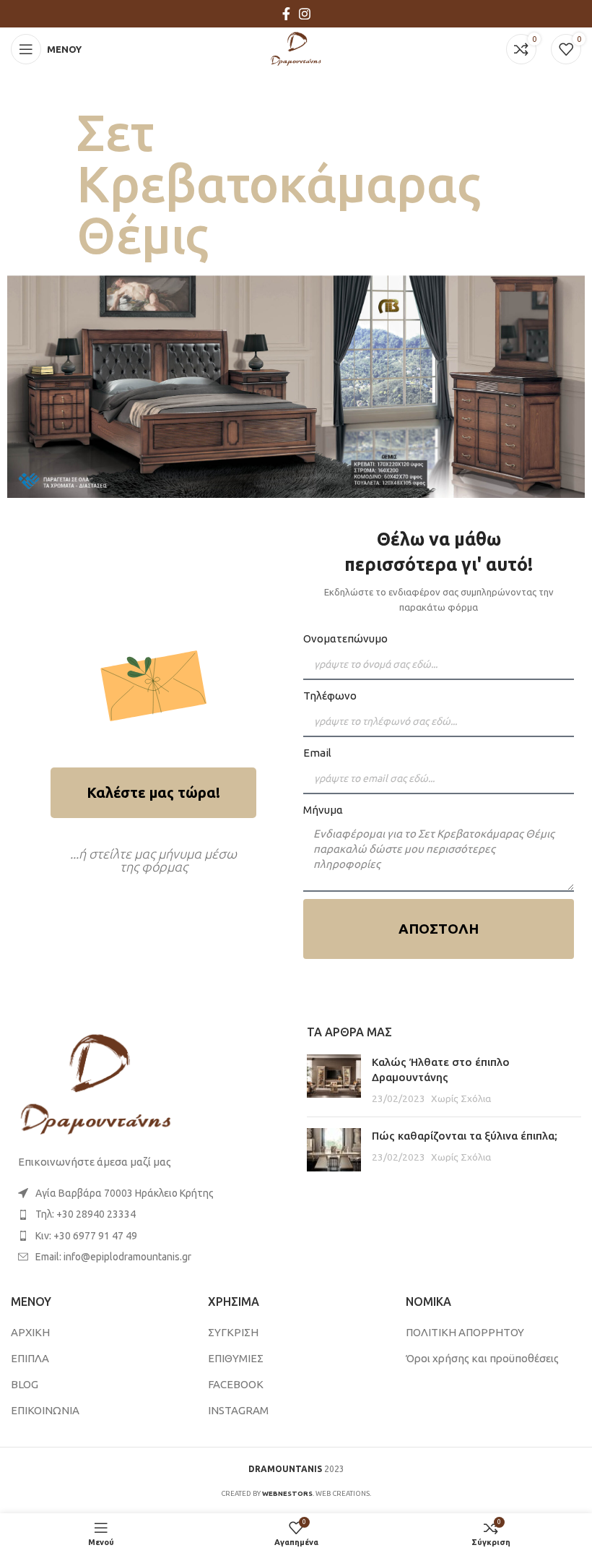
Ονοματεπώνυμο (345, 638)
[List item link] (148, 1214)
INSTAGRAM (238, 1410)
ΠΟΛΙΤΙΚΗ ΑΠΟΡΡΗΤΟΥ (465, 1332)
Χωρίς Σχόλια (461, 1098)
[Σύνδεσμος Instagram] (305, 14)
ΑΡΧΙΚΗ (30, 1332)
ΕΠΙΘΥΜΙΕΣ (236, 1358)
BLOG (24, 1384)
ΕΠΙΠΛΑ (30, 1358)
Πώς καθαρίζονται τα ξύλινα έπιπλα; (464, 1136)
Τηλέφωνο (330, 695)
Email (317, 753)
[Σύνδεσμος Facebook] (286, 14)
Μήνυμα (323, 810)
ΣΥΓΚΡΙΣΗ (233, 1332)
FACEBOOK (236, 1384)
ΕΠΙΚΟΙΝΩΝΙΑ (45, 1410)
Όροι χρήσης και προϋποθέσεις (482, 1358)
